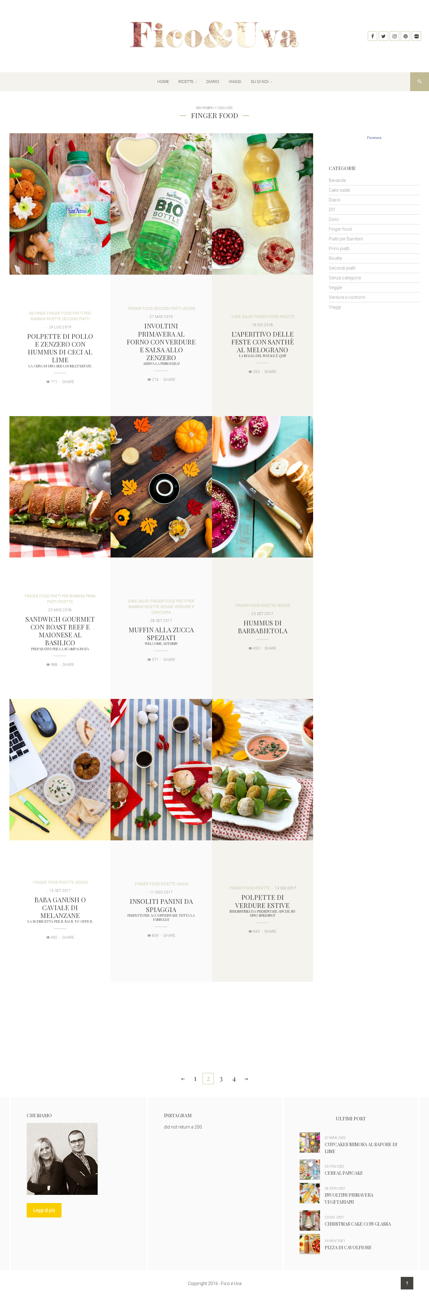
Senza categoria (345, 277)
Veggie (188, 308)
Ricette (185, 81)
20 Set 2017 (262, 614)
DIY (332, 209)
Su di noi (260, 81)
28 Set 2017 (161, 620)
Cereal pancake (344, 1173)
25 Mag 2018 (60, 610)
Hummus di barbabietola (262, 626)
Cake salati (242, 317)
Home (163, 81)
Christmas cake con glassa (358, 1224)
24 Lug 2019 (60, 327)
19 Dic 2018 (262, 325)
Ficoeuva (374, 138)
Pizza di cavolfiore (348, 1247)
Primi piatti (339, 248)
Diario (212, 81)
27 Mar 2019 (161, 317)
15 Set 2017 (60, 890)
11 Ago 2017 (161, 892)
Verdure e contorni (347, 297)
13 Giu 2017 (285, 888)
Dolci (334, 219)
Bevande (37, 313)
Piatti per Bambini (68, 596)
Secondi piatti (76, 319)
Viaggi (235, 81)
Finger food (59, 313)
